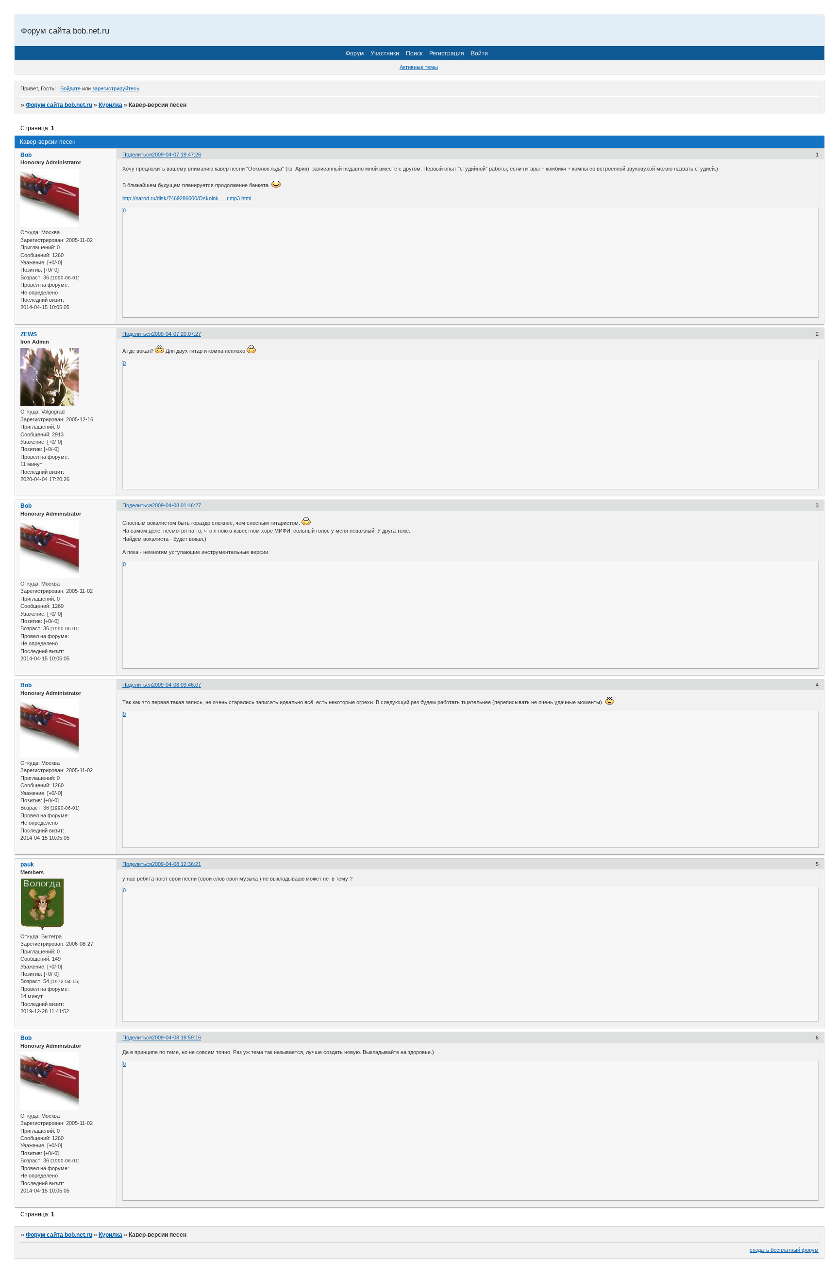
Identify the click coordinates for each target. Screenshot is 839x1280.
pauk (27, 864)
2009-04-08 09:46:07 (176, 685)
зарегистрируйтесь (115, 88)
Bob (26, 155)
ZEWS (28, 334)
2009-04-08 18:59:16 (176, 1037)
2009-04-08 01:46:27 (176, 505)
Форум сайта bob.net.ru (59, 105)
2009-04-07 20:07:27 (176, 334)
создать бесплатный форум (784, 1250)
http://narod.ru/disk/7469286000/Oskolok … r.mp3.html (186, 198)
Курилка (110, 105)
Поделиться (137, 154)
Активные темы (419, 67)
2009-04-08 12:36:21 (176, 864)
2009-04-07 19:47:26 (176, 154)
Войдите (70, 88)
